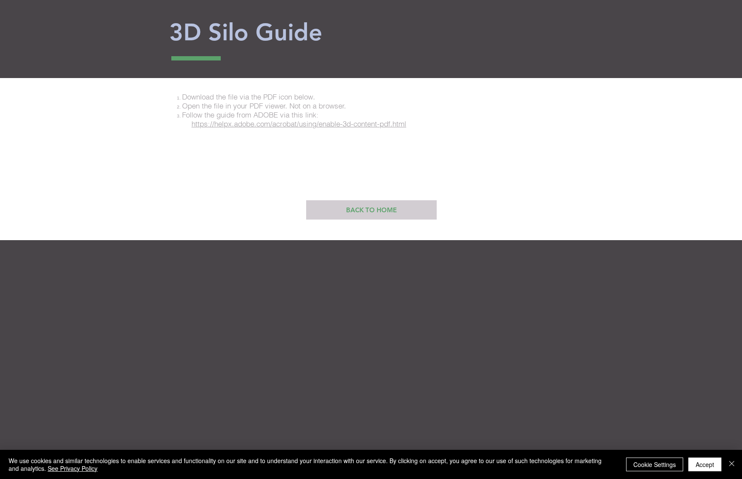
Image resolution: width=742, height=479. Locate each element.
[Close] (732, 464)
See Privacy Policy (72, 468)
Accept (705, 464)
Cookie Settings (654, 464)
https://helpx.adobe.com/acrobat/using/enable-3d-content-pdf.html (299, 123)
